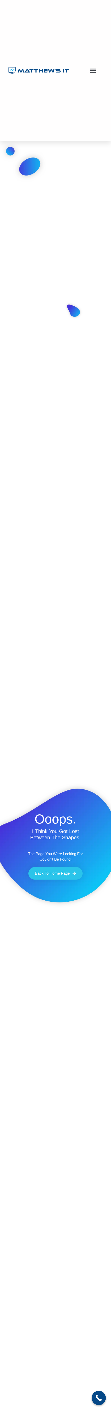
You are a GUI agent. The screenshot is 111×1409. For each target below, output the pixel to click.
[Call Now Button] (99, 1398)
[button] (93, 70)
